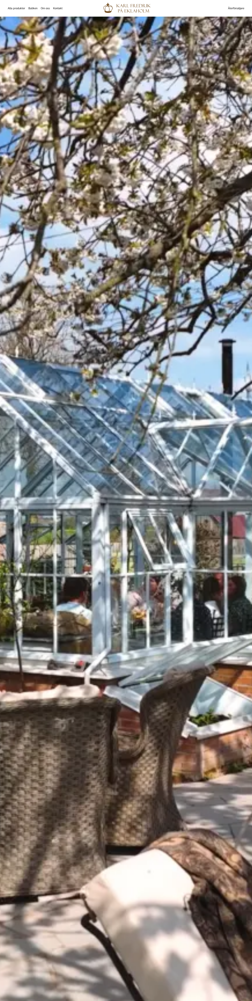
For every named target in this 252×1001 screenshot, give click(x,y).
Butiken (32, 8)
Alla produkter (16, 8)
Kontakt (58, 8)
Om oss (45, 8)
